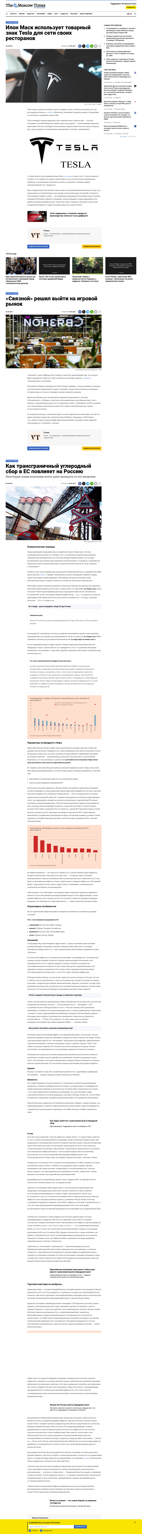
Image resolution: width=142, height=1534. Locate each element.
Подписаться (71, 778)
